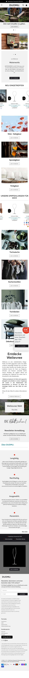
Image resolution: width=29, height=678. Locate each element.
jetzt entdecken (14, 78)
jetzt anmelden (14, 439)
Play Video (14, 409)
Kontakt (3, 634)
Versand (3, 631)
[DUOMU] (14, 5)
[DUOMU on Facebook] (2, 640)
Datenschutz (4, 624)
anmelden (22, 594)
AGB (2, 623)
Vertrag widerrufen (7, 637)
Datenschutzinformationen (6, 611)
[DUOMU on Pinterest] (3, 640)
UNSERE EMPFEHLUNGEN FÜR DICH (14, 197)
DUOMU (6, 660)
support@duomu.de (15, 606)
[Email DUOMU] (7, 640)
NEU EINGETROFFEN (14, 85)
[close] (27, 1)
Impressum (3, 621)
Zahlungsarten (4, 633)
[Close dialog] (28, 328)
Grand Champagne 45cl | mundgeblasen (14, 105)
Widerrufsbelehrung (5, 626)
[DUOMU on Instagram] (5, 640)
